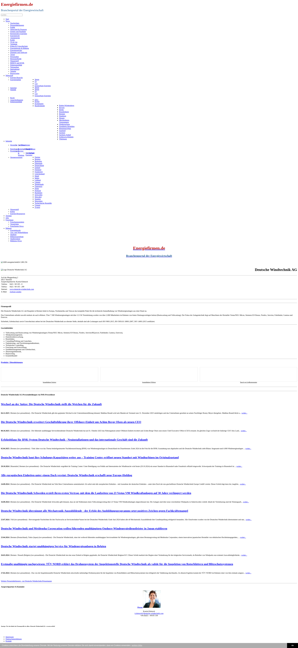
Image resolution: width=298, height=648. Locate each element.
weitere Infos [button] (137, 645)
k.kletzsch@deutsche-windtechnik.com (149, 613)
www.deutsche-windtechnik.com (22, 289)
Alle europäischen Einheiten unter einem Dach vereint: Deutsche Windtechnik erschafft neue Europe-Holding (66, 475)
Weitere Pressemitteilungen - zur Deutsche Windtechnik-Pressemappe (26, 581)
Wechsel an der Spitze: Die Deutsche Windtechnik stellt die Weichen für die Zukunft (51, 404)
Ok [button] (292, 645)
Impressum (10, 637)
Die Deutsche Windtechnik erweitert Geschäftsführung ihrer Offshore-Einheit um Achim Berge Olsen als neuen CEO (71, 421)
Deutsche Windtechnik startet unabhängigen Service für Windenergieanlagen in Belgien (53, 546)
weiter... (244, 413)
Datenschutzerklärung (14, 639)
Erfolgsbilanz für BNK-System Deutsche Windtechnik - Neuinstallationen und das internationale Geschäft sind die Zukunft (74, 439)
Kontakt (9, 641)
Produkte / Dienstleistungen (12, 362)
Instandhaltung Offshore (149, 382)
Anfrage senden (15, 292)
